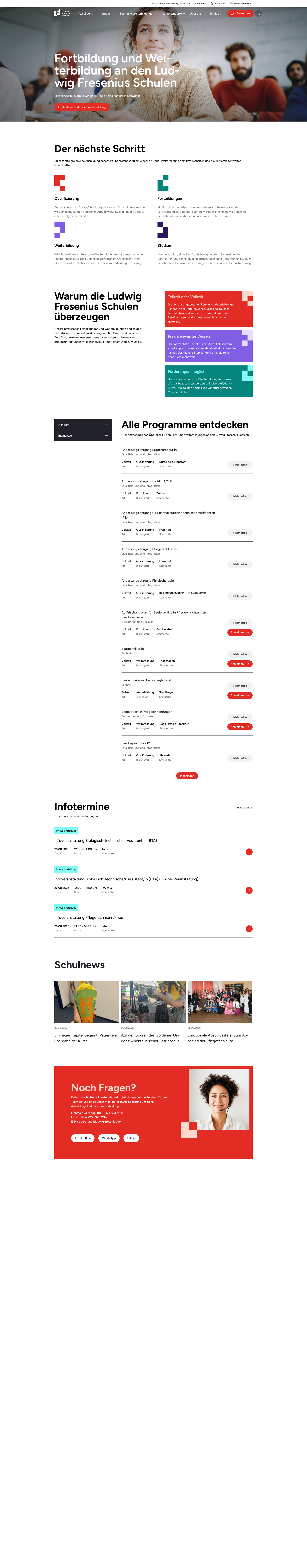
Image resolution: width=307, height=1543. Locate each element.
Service (214, 13)
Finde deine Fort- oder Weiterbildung (82, 107)
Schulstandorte (172, 13)
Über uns (195, 13)
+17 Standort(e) (196, 592)
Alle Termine (245, 807)
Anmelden (237, 632)
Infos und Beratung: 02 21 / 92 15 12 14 (171, 3)
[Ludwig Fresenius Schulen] (62, 13)
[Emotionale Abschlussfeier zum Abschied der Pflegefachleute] (220, 1002)
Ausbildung (86, 13)
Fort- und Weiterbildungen (137, 13)
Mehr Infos (240, 465)
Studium (106, 13)
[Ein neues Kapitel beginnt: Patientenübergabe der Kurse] (86, 1002)
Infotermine (200, 3)
